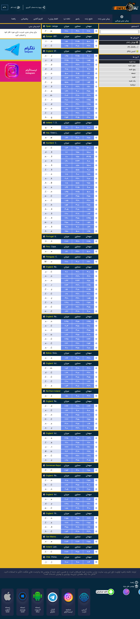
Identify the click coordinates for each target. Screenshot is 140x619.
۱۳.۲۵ (88, 156)
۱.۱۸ (66, 174)
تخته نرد (66, 18)
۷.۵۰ (77, 147)
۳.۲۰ (77, 31)
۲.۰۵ (66, 489)
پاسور (77, 18)
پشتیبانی (24, 18)
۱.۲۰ (66, 127)
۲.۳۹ (89, 438)
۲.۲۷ (66, 419)
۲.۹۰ (88, 64)
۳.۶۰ (77, 60)
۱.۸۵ (88, 60)
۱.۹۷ (88, 381)
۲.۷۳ (89, 499)
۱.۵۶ (88, 82)
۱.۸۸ (88, 209)
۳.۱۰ (88, 69)
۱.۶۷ (66, 311)
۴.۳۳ (78, 82)
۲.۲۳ (66, 77)
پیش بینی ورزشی (122, 20)
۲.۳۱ (66, 343)
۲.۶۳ (66, 285)
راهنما (13, 18)
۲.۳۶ (88, 339)
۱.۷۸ (88, 527)
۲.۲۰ (66, 442)
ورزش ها (134, 37)
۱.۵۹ (88, 222)
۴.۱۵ (77, 73)
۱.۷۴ (66, 330)
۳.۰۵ (66, 209)
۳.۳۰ (77, 64)
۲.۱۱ (66, 271)
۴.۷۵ (77, 41)
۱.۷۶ (66, 377)
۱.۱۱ (66, 152)
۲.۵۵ (66, 518)
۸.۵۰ (77, 165)
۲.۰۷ (66, 95)
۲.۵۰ (88, 419)
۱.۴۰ (66, 161)
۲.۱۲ (66, 451)
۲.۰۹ (66, 178)
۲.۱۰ (66, 347)
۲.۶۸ (88, 451)
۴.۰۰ (77, 91)
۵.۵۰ (66, 82)
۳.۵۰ (77, 196)
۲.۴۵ (89, 99)
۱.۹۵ (66, 45)
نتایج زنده (89, 18)
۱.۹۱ (66, 293)
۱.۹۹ (66, 108)
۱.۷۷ (66, 334)
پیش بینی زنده (104, 18)
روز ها (135, 57)
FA (5, 7)
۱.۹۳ (88, 213)
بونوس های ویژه (128, 586)
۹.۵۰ (88, 174)
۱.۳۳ (66, 280)
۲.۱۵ (66, 414)
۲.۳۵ (89, 218)
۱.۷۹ (66, 372)
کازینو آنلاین (38, 18)
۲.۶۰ (88, 442)
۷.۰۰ (77, 562)
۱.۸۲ (66, 306)
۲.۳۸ (66, 302)
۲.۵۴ (66, 117)
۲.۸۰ (66, 99)
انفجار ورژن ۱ (53, 18)
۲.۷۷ (66, 241)
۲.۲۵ (88, 241)
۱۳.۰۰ (89, 147)
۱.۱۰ (66, 156)
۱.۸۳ (66, 385)
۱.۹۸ (66, 460)
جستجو (135, 26)
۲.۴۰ (66, 64)
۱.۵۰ (66, 395)
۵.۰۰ (88, 41)
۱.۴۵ (66, 55)
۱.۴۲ (66, 137)
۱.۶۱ (88, 73)
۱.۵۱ (66, 41)
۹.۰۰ (88, 169)
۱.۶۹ (66, 91)
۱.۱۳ (66, 147)
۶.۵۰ (88, 137)
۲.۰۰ (66, 428)
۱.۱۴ (88, 562)
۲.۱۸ (66, 69)
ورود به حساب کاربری (33, 7)
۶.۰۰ (88, 55)
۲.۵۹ (89, 302)
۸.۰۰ (88, 127)
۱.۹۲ (66, 358)
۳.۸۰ (77, 45)
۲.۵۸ (89, 522)
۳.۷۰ (77, 95)
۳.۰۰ (66, 86)
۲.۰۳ (66, 325)
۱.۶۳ (66, 196)
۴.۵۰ (88, 91)
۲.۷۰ (66, 31)
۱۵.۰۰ (89, 152)
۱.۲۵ (88, 231)
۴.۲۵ (66, 60)
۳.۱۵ (77, 117)
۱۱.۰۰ (66, 562)
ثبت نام (13, 7)
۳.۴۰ (88, 45)
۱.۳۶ (66, 187)
